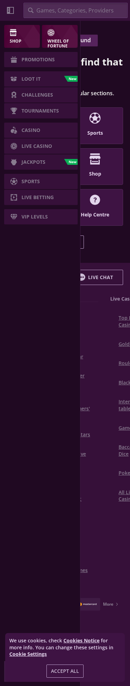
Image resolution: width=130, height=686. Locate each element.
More (108, 604)
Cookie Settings (28, 654)
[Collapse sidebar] (10, 10)
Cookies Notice (81, 640)
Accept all (65, 671)
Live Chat (100, 277)
